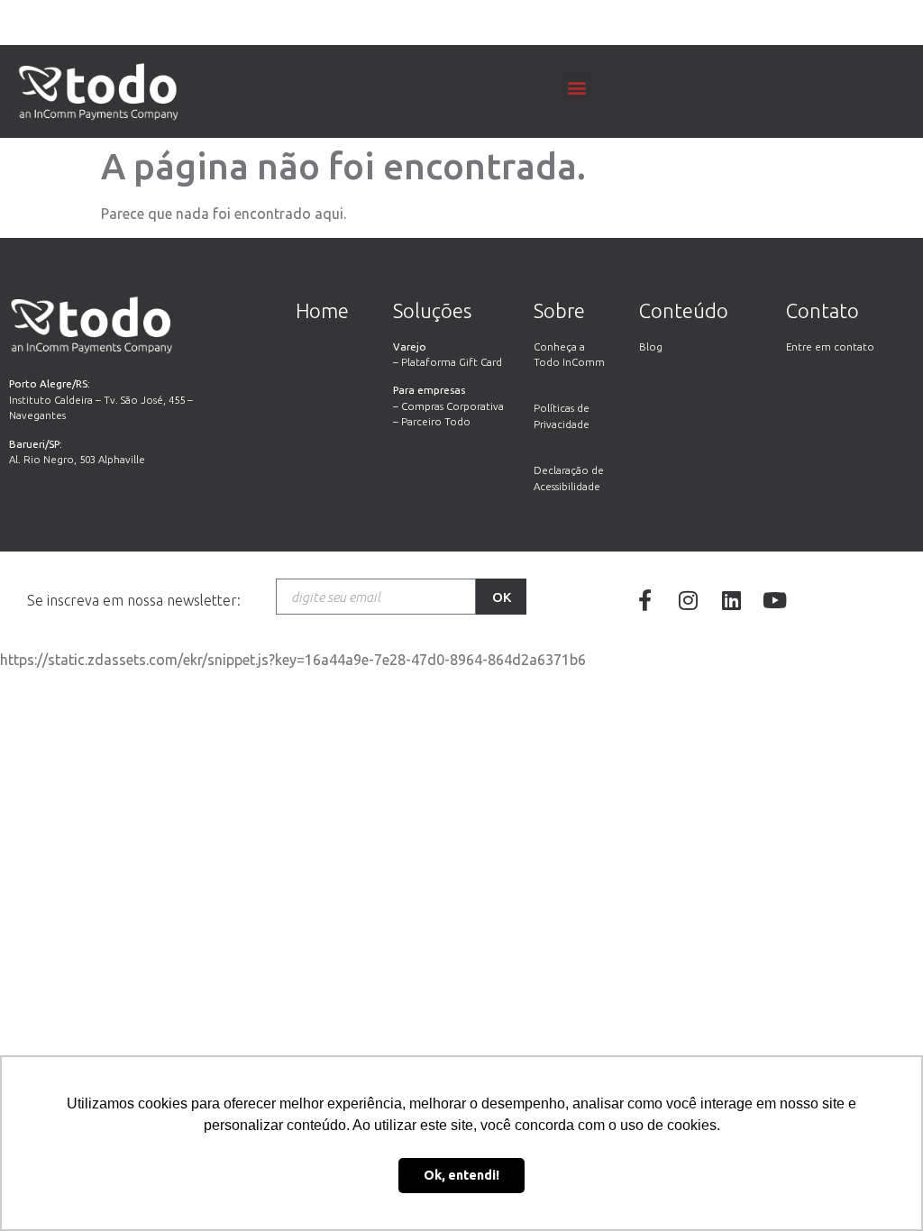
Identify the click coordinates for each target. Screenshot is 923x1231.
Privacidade (561, 424)
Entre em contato (830, 346)
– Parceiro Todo (432, 421)
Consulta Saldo (461, 27)
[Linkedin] (731, 600)
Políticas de (561, 408)
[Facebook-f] (644, 600)
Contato (822, 310)
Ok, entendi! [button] (461, 1175)
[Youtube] (774, 600)
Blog (651, 346)
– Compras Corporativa (448, 406)
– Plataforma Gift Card (447, 362)
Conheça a (559, 346)
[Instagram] (687, 600)
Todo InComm (569, 362)
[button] (577, 87)
